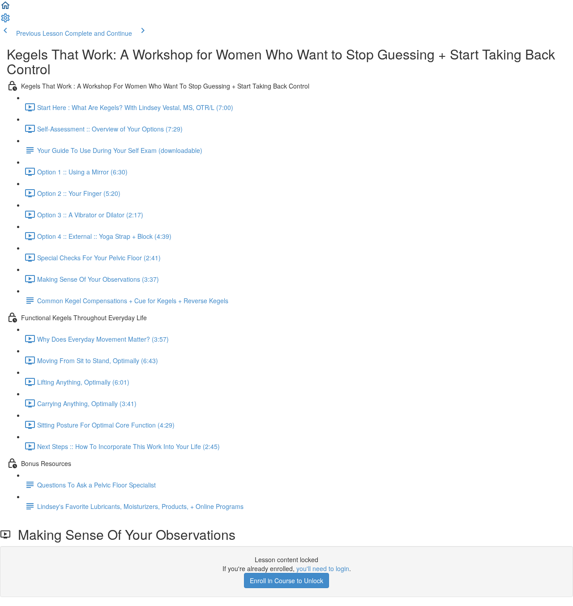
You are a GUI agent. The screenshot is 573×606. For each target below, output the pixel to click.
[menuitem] (5, 20)
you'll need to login (322, 568)
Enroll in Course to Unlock (286, 580)
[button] (5, 8)
